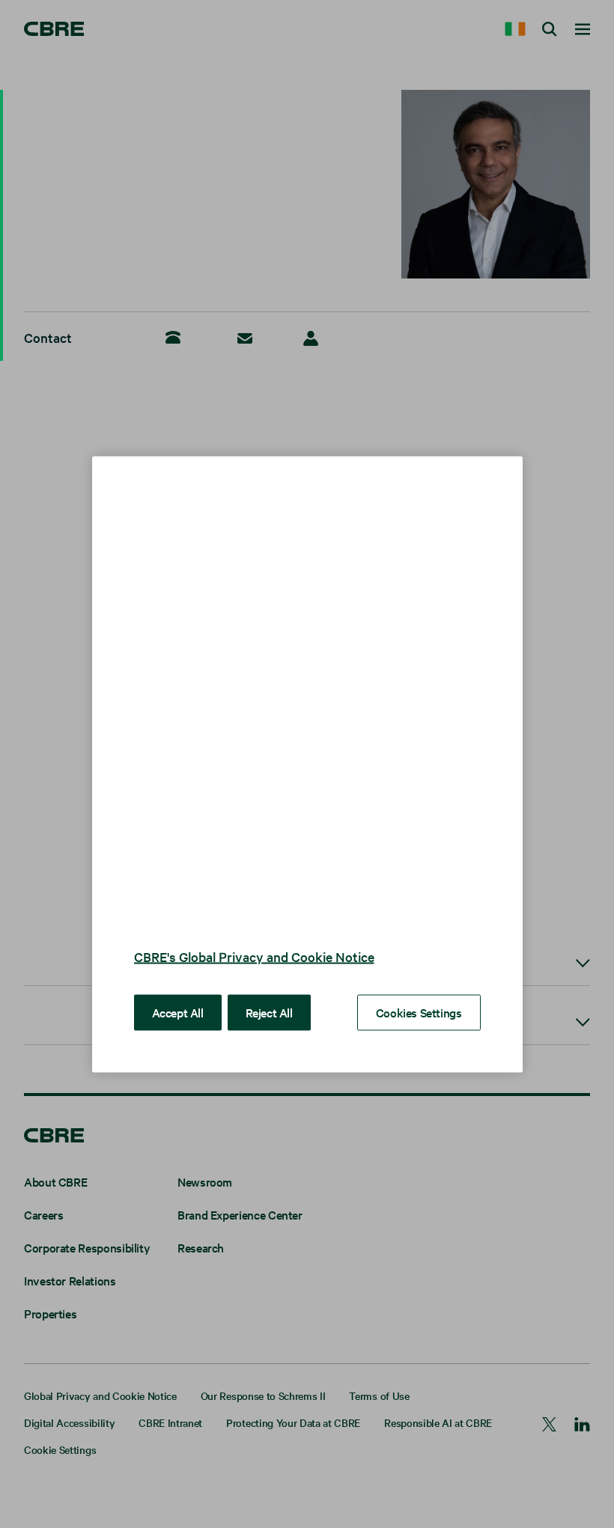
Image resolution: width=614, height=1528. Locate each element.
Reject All (269, 1011)
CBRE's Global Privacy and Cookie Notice (254, 955)
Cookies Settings (419, 1011)
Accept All (178, 1011)
